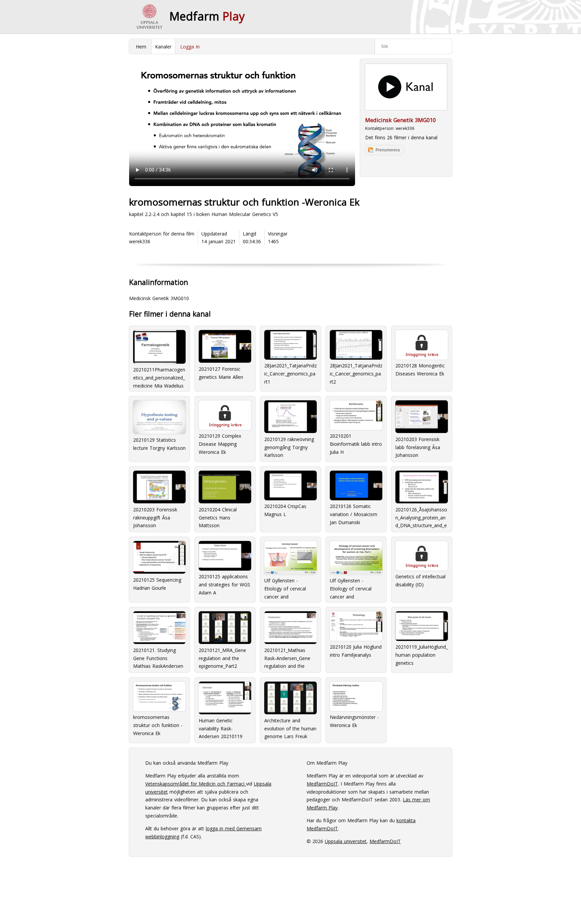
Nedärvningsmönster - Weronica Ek (354, 721)
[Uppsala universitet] (149, 16)
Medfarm (207, 16)
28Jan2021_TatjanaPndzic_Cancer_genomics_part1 (290, 373)
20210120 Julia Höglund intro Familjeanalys (356, 651)
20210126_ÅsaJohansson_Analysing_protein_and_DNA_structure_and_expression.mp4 (421, 517)
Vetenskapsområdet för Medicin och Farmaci (195, 784)
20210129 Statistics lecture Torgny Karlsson (159, 444)
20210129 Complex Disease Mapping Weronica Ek (220, 444)
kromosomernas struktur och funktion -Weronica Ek (158, 725)
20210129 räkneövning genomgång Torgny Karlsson (289, 447)
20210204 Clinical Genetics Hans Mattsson (218, 517)
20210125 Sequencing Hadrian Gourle (157, 584)
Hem (141, 46)
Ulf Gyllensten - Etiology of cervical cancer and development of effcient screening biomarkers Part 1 (351, 587)
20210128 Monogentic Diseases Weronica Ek (420, 369)
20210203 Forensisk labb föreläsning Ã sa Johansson (417, 447)
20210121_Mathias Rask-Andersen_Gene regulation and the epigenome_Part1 (287, 657)
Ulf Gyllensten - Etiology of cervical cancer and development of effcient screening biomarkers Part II (285, 587)
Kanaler (163, 46)
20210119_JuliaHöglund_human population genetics (421, 655)
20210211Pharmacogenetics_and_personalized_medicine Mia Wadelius (159, 376)
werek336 (405, 128)
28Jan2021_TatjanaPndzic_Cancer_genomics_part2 (356, 373)
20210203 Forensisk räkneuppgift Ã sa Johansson (155, 517)
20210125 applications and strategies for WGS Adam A (224, 584)
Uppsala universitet (345, 841)
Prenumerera (388, 150)
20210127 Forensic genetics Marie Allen (221, 373)
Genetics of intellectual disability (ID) (420, 580)
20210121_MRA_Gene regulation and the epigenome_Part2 (222, 657)
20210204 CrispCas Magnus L (285, 510)
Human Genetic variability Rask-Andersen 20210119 (220, 728)
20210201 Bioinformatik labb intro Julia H (356, 444)
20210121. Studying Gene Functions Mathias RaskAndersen (158, 657)
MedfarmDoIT (322, 784)
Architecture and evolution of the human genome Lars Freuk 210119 (290, 728)
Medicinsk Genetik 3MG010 (400, 120)
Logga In (190, 46)
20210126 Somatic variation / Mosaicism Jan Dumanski (353, 514)
